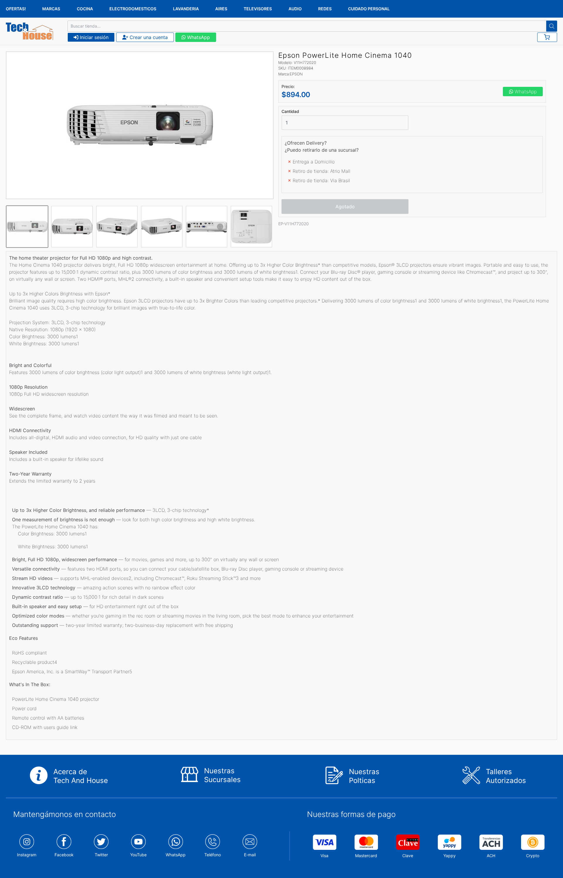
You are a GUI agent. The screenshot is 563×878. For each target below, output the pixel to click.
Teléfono (212, 854)
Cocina (85, 8)
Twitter (101, 854)
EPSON (296, 74)
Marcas (51, 8)
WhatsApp (198, 37)
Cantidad (290, 111)
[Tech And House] (29, 31)
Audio (295, 8)
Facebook (64, 854)
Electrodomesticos (132, 8)
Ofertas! (16, 8)
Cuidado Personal (369, 8)
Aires (221, 8)
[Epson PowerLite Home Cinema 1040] (140, 125)
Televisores (258, 8)
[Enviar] (551, 26)
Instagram (26, 854)
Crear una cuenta (148, 37)
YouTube (138, 854)
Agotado (345, 206)
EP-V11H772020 (293, 223)
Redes (325, 8)
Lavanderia (186, 8)
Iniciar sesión (93, 37)
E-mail (250, 854)
